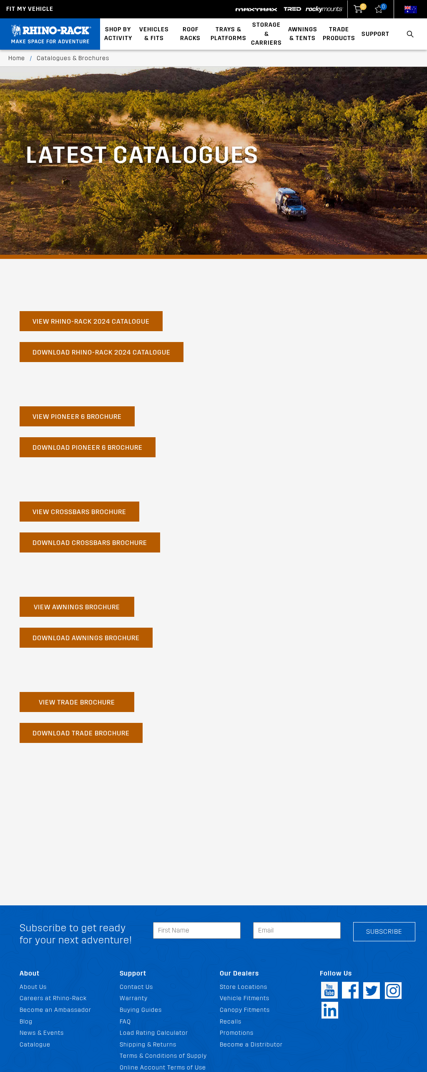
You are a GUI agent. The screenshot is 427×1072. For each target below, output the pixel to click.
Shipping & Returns (148, 1044)
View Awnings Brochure (77, 607)
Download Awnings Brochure (86, 638)
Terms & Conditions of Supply (163, 1055)
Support (375, 34)
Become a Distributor (251, 1044)
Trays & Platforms (228, 34)
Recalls (230, 1021)
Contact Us (136, 987)
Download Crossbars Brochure (90, 543)
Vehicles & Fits (154, 34)
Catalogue (35, 1044)
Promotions (237, 1033)
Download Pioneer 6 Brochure (88, 447)
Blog (26, 1021)
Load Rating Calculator (154, 1033)
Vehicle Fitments (244, 998)
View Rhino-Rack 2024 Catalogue (91, 321)
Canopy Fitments (245, 1010)
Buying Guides (141, 1010)
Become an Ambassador (55, 1010)
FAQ (125, 1021)
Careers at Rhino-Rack (53, 998)
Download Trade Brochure (81, 733)
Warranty (134, 998)
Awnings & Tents (302, 34)
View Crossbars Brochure (79, 512)
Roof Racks (190, 34)
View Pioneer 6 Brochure (77, 417)
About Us (33, 987)
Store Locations (243, 987)
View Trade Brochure (77, 702)
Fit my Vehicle (29, 9)
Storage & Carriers (266, 33)
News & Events (42, 1033)
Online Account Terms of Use (163, 1067)
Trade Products (339, 34)
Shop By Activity (118, 34)
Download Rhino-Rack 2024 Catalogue (102, 352)
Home (16, 58)
